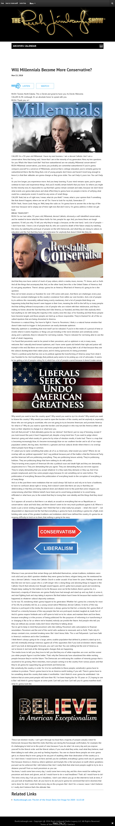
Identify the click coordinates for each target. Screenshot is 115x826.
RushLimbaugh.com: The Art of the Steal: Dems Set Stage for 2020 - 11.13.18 (49, 800)
